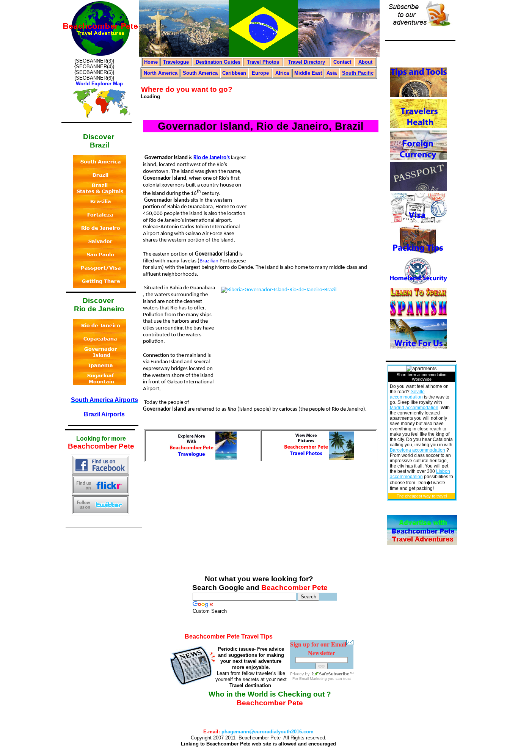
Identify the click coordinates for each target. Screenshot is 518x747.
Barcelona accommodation (417, 450)
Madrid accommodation (414, 407)
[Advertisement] (313, 204)
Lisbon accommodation (420, 474)
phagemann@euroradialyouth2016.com (267, 731)
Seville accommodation (407, 394)
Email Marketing (313, 678)
